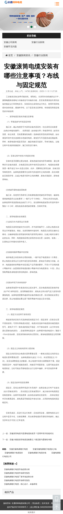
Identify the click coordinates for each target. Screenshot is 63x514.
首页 (10, 55)
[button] (28, 27)
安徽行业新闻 (37, 42)
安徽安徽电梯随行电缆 (18, 449)
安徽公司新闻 (10, 42)
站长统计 (31, 512)
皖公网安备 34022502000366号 (43, 507)
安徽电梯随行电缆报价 (14, 452)
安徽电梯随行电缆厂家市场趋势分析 (18, 477)
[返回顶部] (57, 507)
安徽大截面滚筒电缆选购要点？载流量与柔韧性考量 (31, 439)
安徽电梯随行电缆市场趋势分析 (17, 469)
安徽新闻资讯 (23, 55)
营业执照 (36, 503)
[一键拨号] (57, 499)
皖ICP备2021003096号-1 (17, 507)
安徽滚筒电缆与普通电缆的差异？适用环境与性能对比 (32, 433)
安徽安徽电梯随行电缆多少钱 (45, 449)
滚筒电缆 (6, 100)
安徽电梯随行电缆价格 (37, 452)
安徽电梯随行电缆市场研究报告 (17, 473)
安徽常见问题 (10, 46)
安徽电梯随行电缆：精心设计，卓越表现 (20, 484)
